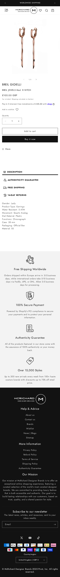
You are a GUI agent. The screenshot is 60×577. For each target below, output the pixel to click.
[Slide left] (24, 79)
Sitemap (30, 437)
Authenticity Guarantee (30, 468)
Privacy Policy (30, 450)
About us (30, 415)
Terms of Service (30, 459)
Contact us (30, 419)
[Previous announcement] (5, 3)
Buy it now (30, 139)
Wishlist (30, 428)
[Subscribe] (55, 524)
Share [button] (7, 149)
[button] (6, 10)
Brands (30, 424)
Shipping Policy (30, 463)
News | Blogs (30, 433)
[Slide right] (36, 79)
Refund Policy (30, 454)
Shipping (15, 99)
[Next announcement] (55, 3)
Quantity (5, 115)
